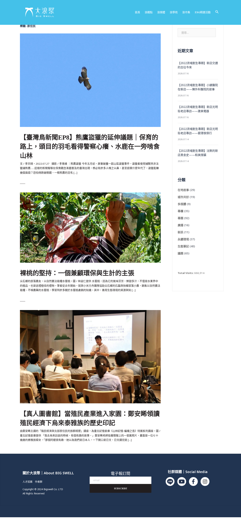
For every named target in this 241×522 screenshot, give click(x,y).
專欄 (180, 211)
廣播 (180, 225)
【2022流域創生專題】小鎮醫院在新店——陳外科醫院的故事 (198, 87)
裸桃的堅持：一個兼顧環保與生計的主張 (77, 273)
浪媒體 (161, 12)
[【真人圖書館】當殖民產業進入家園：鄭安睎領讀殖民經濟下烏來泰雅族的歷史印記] (90, 356)
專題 (180, 218)
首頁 (137, 12)
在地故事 (183, 190)
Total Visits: (186, 273)
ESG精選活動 (203, 12)
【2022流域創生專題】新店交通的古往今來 (198, 65)
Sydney (77, 511)
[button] (217, 12)
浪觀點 (149, 12)
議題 (180, 253)
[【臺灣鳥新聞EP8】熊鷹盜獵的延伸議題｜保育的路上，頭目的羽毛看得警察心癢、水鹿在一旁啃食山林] (90, 80)
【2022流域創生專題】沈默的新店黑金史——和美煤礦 (198, 153)
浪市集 (186, 12)
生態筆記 (183, 246)
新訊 (180, 232)
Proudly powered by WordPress (40, 511)
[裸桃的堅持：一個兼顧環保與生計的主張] (90, 227)
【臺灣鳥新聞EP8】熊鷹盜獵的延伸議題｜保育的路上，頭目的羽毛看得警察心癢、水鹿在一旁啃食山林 (90, 146)
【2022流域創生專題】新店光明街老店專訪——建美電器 (198, 109)
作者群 (38, 481)
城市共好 (183, 197)
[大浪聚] (40, 12)
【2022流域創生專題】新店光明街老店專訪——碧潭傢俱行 (198, 131)
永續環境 (183, 239)
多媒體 (182, 204)
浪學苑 (174, 12)
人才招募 (27, 481)
